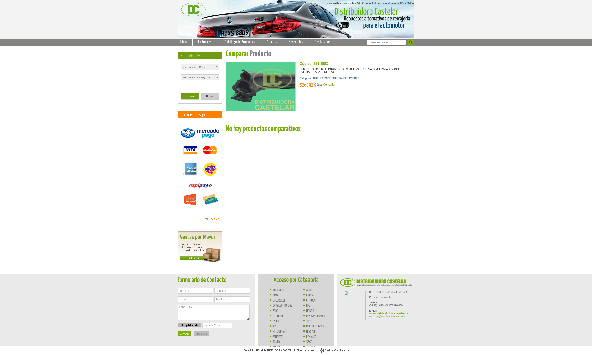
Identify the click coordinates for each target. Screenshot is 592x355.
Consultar (329, 84)
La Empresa (205, 42)
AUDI (309, 290)
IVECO (276, 321)
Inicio (183, 42)
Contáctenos (188, 49)
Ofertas (272, 42)
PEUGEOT (278, 337)
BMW (275, 295)
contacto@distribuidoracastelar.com (389, 313)
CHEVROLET (279, 300)
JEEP (308, 321)
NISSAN (310, 331)
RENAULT (311, 337)
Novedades (296, 42)
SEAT (309, 342)
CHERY (309, 295)
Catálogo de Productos (240, 42)
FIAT (308, 305)
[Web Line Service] (296, 353)
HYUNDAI (278, 316)
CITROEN (311, 300)
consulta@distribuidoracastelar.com (389, 316)
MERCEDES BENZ (315, 326)
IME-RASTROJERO (315, 316)
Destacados (322, 42)
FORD (275, 311)
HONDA (310, 311)
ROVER (276, 342)
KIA (274, 326)
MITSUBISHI (279, 331)
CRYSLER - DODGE (282, 305)
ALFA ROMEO (279, 290)
